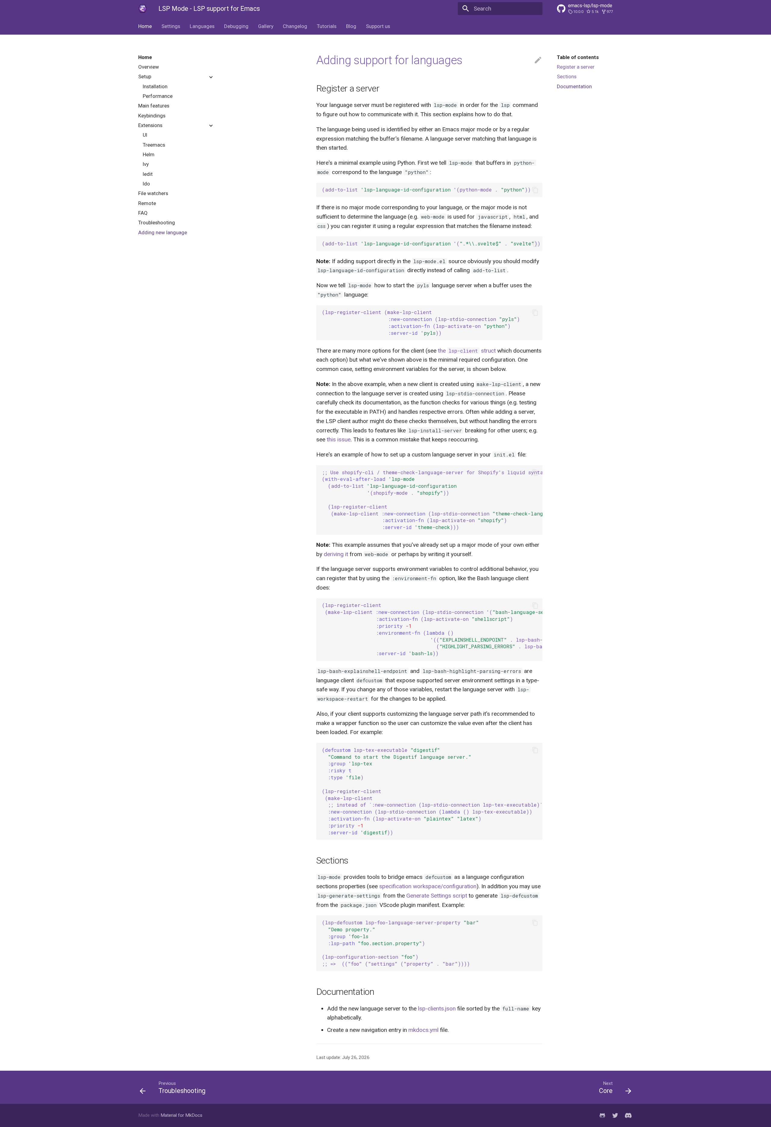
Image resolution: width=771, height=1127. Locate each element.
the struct (467, 350)
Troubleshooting (156, 223)
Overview (148, 67)
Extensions (150, 125)
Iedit (148, 174)
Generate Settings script (436, 895)
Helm (149, 154)
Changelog (295, 26)
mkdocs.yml (423, 1029)
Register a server (576, 67)
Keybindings (151, 116)
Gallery (265, 26)
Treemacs (154, 145)
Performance (158, 96)
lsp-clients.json (437, 1008)
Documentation (574, 86)
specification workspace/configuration (427, 886)
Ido (146, 184)
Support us (378, 26)
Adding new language (162, 232)
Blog (351, 26)
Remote (147, 203)
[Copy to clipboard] (535, 189)
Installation (155, 86)
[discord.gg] (628, 1115)
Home (145, 26)
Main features (153, 106)
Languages (202, 26)
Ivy (146, 164)
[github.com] (602, 1115)
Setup (144, 77)
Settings (170, 26)
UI (145, 135)
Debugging (236, 26)
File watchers (153, 194)
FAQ (143, 213)
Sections (566, 77)
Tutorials (326, 26)
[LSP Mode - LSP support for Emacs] (143, 9)
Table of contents (578, 57)
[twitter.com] (615, 1115)
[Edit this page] (538, 60)
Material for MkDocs (181, 1115)
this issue (339, 439)
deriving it (336, 554)
